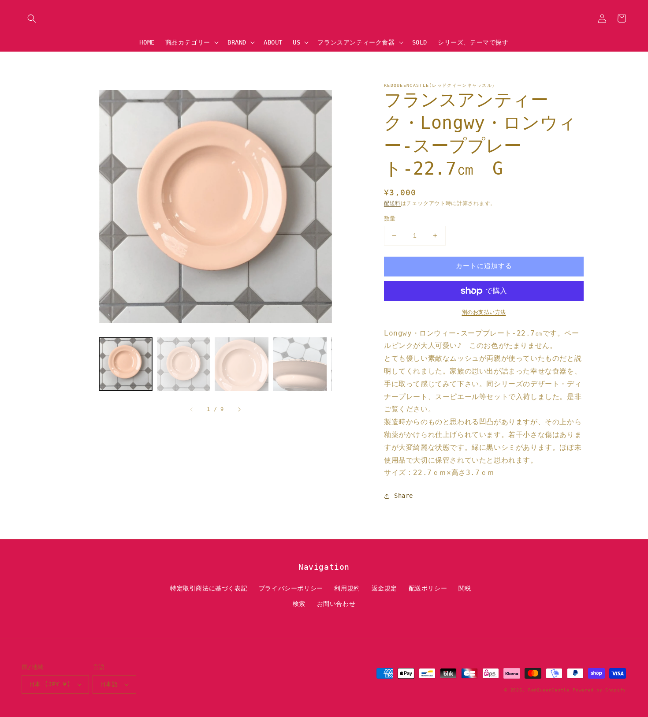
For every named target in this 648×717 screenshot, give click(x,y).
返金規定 (384, 588)
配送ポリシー (428, 588)
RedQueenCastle (549, 689)
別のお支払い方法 (484, 312)
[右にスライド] (239, 409)
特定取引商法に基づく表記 (208, 588)
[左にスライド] (191, 409)
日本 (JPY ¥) (50, 684)
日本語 (109, 684)
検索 (299, 603)
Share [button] (403, 495)
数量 (390, 218)
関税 (464, 588)
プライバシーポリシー (291, 588)
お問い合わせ (336, 603)
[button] (31, 18)
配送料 (392, 203)
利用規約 (347, 588)
